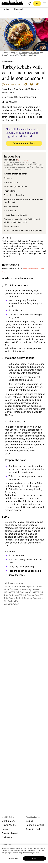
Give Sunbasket (10, 833)
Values (29, 821)
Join (37, 3)
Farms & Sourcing (35, 825)
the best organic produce (29, 53)
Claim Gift (7, 837)
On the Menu (8, 821)
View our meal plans (24, 143)
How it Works (9, 825)
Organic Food (33, 829)
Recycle (6, 829)
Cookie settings (12, 858)
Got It (34, 858)
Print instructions (13, 84)
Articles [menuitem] (6, 9)
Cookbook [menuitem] (18, 9)
